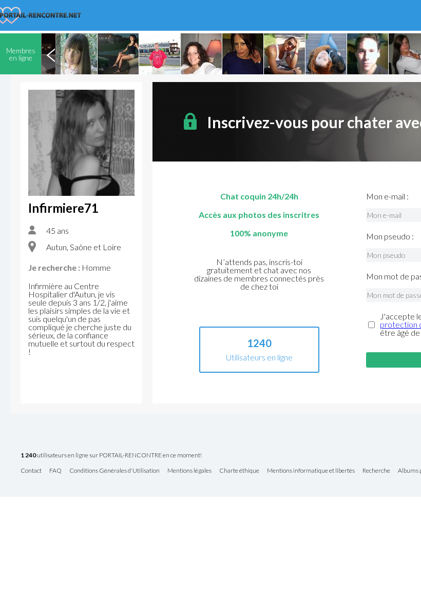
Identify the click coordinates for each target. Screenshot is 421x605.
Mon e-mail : (387, 196)
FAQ (55, 471)
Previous (51, 53)
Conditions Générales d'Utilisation (114, 471)
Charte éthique (239, 471)
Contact (31, 471)
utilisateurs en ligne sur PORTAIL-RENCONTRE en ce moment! (111, 455)
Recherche (376, 471)
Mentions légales (189, 471)
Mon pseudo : (390, 236)
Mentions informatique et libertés (311, 471)
